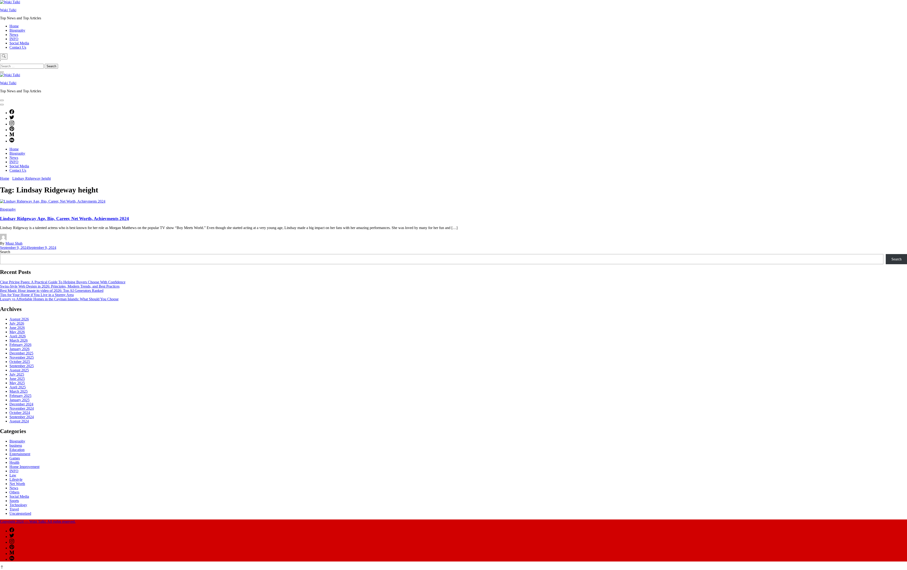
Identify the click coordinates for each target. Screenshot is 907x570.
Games (14, 458)
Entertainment (19, 454)
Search (5, 252)
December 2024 (21, 404)
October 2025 (19, 362)
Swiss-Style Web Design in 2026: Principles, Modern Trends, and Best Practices (60, 286)
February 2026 (20, 345)
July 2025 (16, 374)
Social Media (19, 43)
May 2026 (17, 332)
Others (14, 492)
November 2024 (21, 408)
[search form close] (2, 72)
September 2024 (21, 417)
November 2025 (21, 357)
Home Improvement (24, 467)
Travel (14, 509)
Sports (14, 501)
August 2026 (19, 319)
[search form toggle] (4, 56)
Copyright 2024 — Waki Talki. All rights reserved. (38, 521)
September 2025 (21, 366)
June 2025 (17, 379)
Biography (17, 30)
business (15, 445)
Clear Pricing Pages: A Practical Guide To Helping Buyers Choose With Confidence (62, 282)
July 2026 (16, 323)
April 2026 (17, 336)
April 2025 (17, 387)
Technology (18, 505)
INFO (13, 39)
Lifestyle (15, 479)
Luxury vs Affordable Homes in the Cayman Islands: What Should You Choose (59, 299)
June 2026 (17, 328)
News (13, 35)
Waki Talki (8, 10)
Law (12, 475)
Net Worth (17, 484)
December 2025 (21, 353)
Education (17, 450)
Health (14, 462)
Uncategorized (20, 513)
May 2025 (17, 383)
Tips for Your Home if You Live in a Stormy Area (37, 295)
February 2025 (20, 396)
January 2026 (19, 349)
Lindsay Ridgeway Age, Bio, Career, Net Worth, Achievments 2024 (64, 218)
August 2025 (19, 370)
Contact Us (17, 47)
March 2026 (18, 340)
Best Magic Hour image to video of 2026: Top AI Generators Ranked (51, 291)
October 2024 (19, 413)
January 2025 (19, 400)
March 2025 (18, 391)
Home (14, 26)
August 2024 (19, 421)
